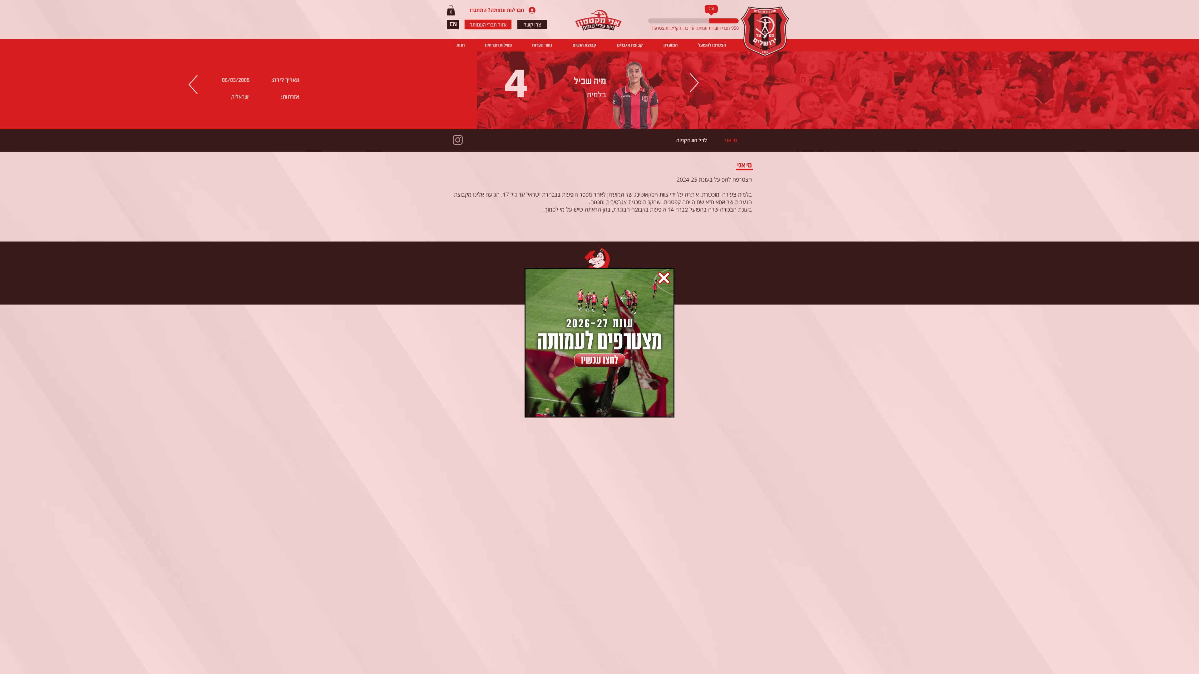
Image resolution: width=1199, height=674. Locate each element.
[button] (664, 278)
